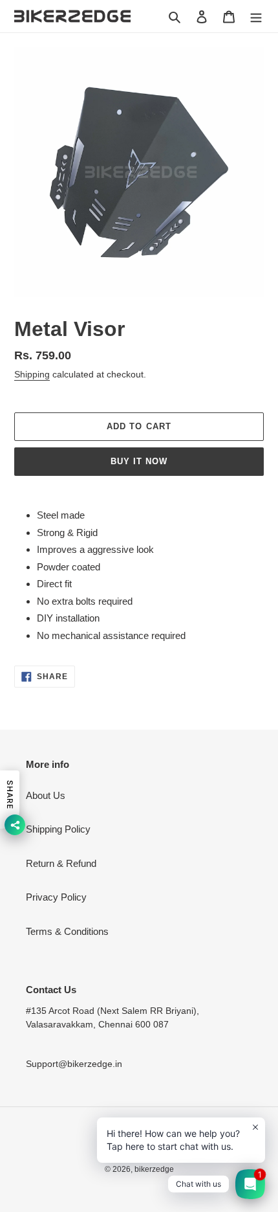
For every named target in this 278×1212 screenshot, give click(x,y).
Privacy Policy (56, 897)
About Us (45, 795)
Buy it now (139, 461)
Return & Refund (61, 863)
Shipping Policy (58, 829)
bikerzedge (154, 1169)
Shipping (32, 374)
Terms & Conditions (67, 931)
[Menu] (256, 16)
